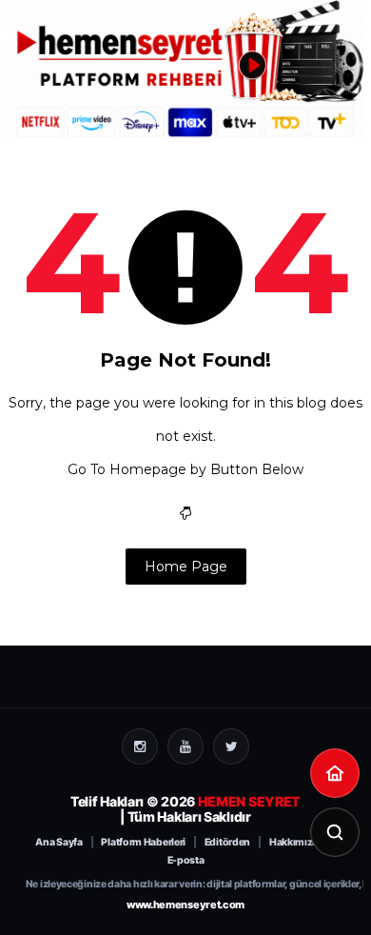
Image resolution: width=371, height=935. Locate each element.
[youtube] (185, 746)
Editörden (227, 842)
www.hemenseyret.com (185, 904)
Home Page (186, 566)
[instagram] (140, 746)
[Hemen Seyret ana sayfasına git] (335, 773)
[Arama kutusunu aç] (335, 832)
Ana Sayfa (58, 842)
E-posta (186, 860)
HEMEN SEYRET (249, 801)
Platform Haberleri (143, 842)
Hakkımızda (296, 842)
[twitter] (231, 746)
